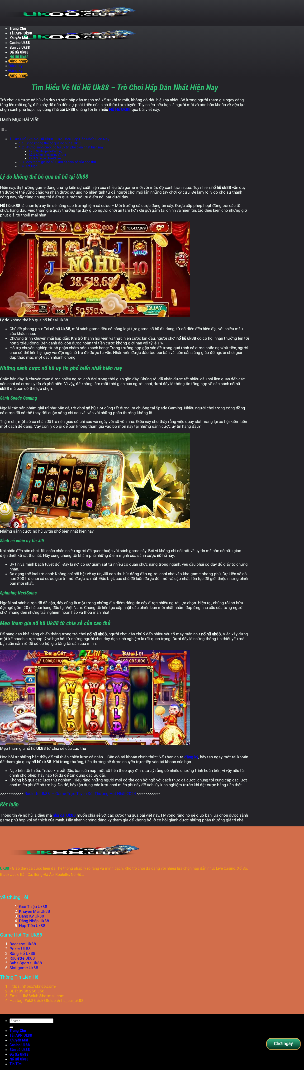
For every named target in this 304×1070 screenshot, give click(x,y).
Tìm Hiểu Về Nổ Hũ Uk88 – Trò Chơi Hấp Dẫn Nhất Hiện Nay (61, 139)
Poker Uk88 (20, 948)
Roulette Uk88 (22, 958)
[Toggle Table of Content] (3, 130)
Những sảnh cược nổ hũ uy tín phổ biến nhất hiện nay (64, 147)
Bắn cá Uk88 (20, 47)
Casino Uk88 (20, 42)
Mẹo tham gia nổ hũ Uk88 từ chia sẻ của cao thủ (60, 162)
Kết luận (31, 166)
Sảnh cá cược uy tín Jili (51, 155)
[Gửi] (11, 1027)
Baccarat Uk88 (23, 944)
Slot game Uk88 (24, 967)
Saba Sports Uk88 (26, 963)
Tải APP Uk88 (21, 33)
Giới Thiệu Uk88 (33, 906)
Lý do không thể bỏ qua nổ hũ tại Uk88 (53, 143)
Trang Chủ (18, 28)
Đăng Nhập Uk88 (34, 920)
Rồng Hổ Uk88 (22, 953)
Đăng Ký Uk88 (31, 916)
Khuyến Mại (19, 37)
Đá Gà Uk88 (19, 52)
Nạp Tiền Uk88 (32, 925)
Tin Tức (16, 1063)
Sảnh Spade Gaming (49, 151)
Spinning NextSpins (48, 158)
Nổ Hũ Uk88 (19, 56)
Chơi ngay (283, 1043)
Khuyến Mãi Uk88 (34, 911)
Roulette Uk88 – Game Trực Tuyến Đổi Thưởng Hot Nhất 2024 (80, 793)
